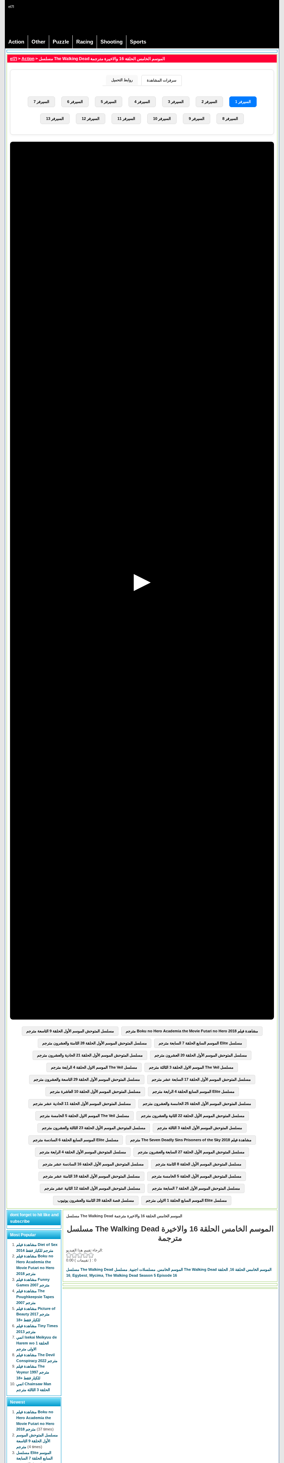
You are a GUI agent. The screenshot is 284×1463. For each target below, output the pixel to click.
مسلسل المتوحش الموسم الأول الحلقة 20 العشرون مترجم (200, 1055)
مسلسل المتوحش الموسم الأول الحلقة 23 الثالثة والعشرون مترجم (93, 1128)
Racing (84, 42)
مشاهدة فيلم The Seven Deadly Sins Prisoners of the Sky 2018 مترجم (190, 1140)
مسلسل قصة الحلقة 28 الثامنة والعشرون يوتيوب (95, 1200)
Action (16, 42)
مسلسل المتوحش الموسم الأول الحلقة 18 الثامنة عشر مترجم (91, 1176)
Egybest (79, 1275)
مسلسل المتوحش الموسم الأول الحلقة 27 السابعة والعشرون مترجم (191, 1152)
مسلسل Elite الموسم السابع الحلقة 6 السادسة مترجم (75, 1140)
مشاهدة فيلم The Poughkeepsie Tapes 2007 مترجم (35, 1297)
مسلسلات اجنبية (143, 1269)
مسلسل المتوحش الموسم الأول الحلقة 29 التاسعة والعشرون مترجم (87, 1079)
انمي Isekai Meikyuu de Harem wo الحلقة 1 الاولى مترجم (36, 1343)
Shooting (111, 42)
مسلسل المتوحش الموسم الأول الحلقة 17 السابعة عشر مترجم (201, 1079)
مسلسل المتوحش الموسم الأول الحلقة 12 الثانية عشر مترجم (92, 1188)
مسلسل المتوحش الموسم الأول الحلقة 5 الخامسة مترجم (196, 1176)
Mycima (96, 1275)
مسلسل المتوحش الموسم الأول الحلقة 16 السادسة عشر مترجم (93, 1164)
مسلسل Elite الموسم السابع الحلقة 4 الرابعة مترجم (193, 1091)
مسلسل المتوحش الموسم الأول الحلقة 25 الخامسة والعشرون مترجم (197, 1103)
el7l (13, 58)
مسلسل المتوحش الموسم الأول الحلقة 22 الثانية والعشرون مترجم (193, 1116)
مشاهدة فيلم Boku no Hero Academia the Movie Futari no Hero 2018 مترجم (192, 1031)
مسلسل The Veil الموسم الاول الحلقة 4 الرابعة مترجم (94, 1067)
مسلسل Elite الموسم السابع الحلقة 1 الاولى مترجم (186, 1200)
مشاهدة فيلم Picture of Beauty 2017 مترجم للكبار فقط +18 (35, 1314)
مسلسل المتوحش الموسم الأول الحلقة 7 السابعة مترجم (196, 1188)
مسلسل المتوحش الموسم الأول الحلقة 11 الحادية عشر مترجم (82, 1103)
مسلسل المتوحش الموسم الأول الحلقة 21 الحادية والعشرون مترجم (90, 1055)
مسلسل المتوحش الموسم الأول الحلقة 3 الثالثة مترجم (199, 1128)
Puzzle (61, 42)
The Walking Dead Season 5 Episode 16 (141, 1275)
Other (38, 42)
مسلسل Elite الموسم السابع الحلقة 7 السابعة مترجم (200, 1043)
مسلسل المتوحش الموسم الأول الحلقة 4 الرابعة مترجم (82, 1152)
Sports (138, 42)
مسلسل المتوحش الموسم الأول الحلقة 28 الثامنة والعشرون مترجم (94, 1043)
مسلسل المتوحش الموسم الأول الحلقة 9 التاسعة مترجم (70, 1031)
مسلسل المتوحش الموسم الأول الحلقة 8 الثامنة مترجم (198, 1164)
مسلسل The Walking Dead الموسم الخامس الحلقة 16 (193, 1269)
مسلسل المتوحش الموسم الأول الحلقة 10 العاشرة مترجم (95, 1091)
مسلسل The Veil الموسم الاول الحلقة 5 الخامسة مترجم (84, 1116)
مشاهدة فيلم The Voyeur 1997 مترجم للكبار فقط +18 (32, 1372)
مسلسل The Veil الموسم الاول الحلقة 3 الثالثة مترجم (191, 1067)
